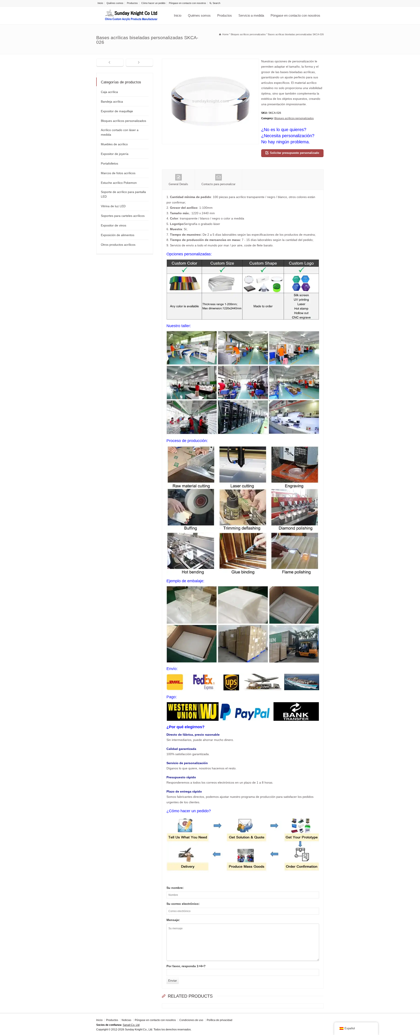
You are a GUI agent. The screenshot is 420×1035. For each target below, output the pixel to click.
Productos (132, 3)
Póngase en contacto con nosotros (187, 3)
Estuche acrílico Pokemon (119, 182)
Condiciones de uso (191, 1020)
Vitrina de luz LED (113, 206)
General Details (178, 184)
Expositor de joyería (114, 154)
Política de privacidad (219, 1020)
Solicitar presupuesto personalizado (294, 152)
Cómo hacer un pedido (153, 3)
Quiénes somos (115, 3)
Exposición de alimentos (117, 235)
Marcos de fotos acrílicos (118, 173)
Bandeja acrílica (112, 101)
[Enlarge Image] (210, 61)
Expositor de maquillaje (117, 111)
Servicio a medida (251, 15)
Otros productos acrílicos (118, 244)
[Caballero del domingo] (131, 15)
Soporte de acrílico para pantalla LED (123, 194)
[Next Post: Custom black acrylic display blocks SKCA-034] (139, 63)
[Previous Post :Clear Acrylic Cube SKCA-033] (110, 63)
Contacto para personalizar (218, 184)
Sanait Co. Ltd (131, 1024)
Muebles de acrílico (114, 144)
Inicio (100, 3)
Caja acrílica (109, 92)
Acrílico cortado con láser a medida (119, 132)
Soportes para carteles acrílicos (123, 216)
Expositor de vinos (113, 225)
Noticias (126, 1020)
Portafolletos (109, 163)
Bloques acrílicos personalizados (294, 118)
